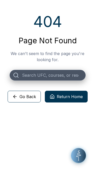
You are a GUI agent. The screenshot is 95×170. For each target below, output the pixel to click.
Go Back (28, 96)
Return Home (70, 96)
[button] (78, 155)
